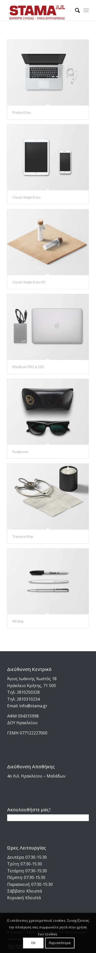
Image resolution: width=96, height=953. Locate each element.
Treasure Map (22, 536)
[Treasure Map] (48, 497)
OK (33, 943)
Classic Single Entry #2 (29, 282)
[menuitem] (75, 10)
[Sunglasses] (48, 412)
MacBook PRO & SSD (28, 367)
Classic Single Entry (26, 197)
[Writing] (48, 581)
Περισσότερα (60, 943)
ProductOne (21, 112)
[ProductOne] (48, 73)
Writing (17, 621)
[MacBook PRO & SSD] (48, 327)
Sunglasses (20, 452)
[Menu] (86, 10)
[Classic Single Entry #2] (48, 242)
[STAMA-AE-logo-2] (39, 10)
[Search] (75, 10)
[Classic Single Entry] (48, 157)
